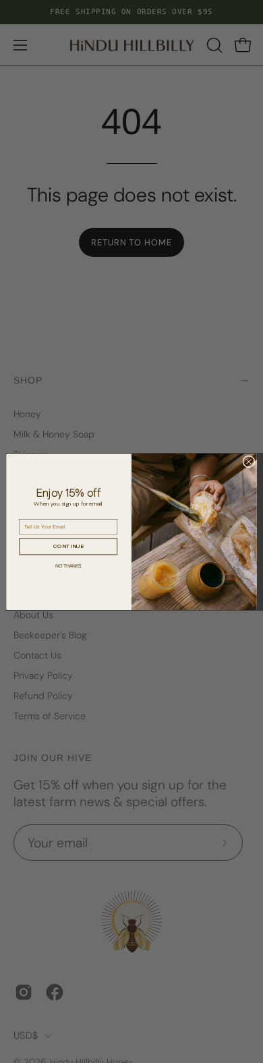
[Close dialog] (248, 461)
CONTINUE (68, 546)
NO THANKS (68, 565)
